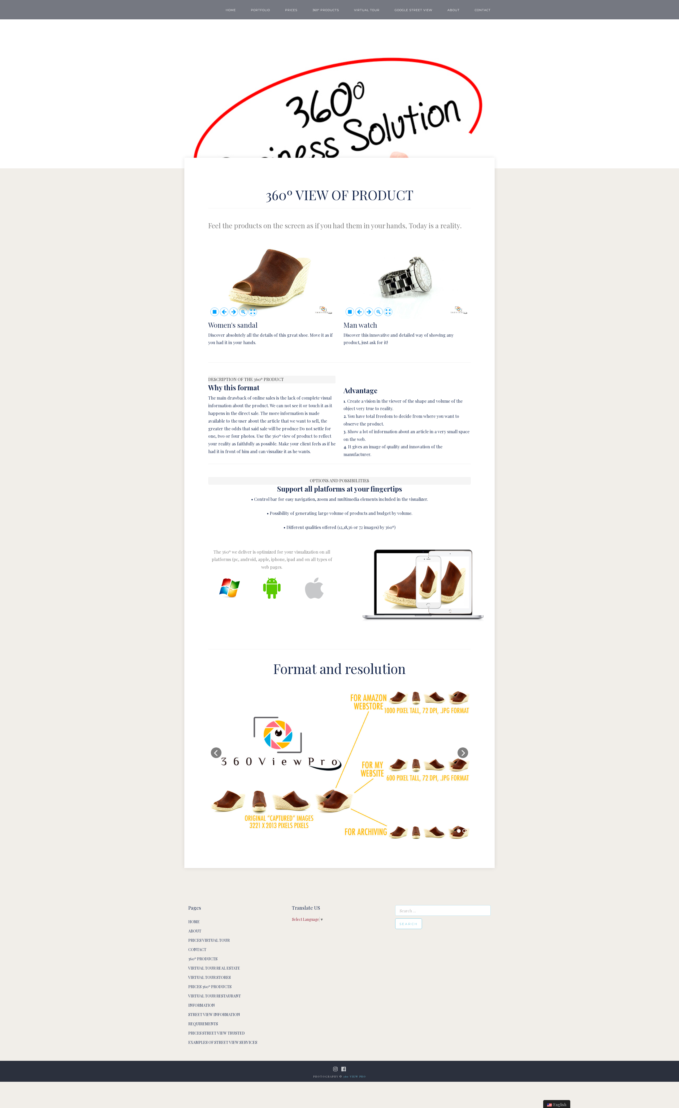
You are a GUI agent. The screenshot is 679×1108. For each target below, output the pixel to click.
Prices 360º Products (210, 986)
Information (201, 1005)
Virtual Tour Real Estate (214, 968)
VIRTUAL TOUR (367, 10)
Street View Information (214, 1014)
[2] (464, 831)
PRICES (291, 10)
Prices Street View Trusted (216, 1033)
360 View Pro (354, 1076)
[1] (459, 831)
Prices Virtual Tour (209, 940)
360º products (202, 958)
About (194, 931)
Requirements (203, 1023)
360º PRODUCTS (325, 10)
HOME (231, 10)
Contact (197, 949)
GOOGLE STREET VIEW (413, 10)
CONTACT (483, 10)
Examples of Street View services (222, 1042)
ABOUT (453, 10)
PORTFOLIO (260, 10)
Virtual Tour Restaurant (214, 995)
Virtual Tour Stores (209, 977)
